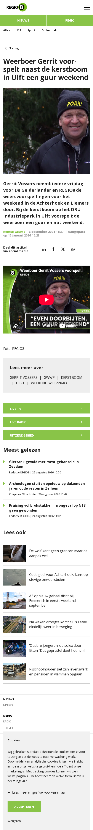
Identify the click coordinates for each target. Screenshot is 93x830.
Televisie (8, 728)
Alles (6, 30)
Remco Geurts (14, 232)
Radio (7, 721)
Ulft (20, 383)
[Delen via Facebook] (53, 249)
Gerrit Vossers (23, 377)
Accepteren (24, 807)
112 (18, 30)
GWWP (49, 377)
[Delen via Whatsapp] (73, 249)
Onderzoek (49, 30)
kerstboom (71, 377)
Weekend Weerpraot (50, 383)
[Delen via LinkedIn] (44, 249)
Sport (31, 30)
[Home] (23, 7)
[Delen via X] (63, 249)
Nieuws (23, 20)
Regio (69, 20)
